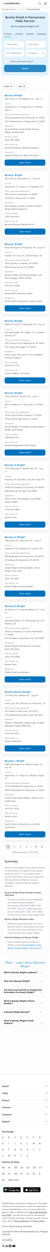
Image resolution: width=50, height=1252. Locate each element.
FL (9, 1173)
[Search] (40, 4)
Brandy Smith (35, 948)
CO (34, 1167)
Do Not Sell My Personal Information (17, 1226)
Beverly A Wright (15, 465)
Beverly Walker (21, 948)
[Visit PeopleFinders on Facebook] (10, 1246)
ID (34, 1173)
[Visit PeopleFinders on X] (4, 1246)
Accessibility (7, 1240)
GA (15, 1173)
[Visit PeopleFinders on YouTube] (13, 1246)
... (21, 9)
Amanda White (28, 945)
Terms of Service (21, 1221)
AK (3, 1167)
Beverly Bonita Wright (18, 691)
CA (28, 1167)
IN (3, 1180)
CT (40, 1167)
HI (22, 1173)
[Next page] (41, 846)
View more (13, 1180)
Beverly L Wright (14, 760)
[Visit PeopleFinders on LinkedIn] (7, 1246)
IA (28, 1173)
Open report (25, 162)
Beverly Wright (13, 95)
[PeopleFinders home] (11, 3)
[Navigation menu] (45, 3)
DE (3, 1173)
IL (40, 1173)
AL (9, 1167)
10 (36, 846)
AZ (22, 1167)
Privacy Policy (38, 1221)
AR (15, 1167)
